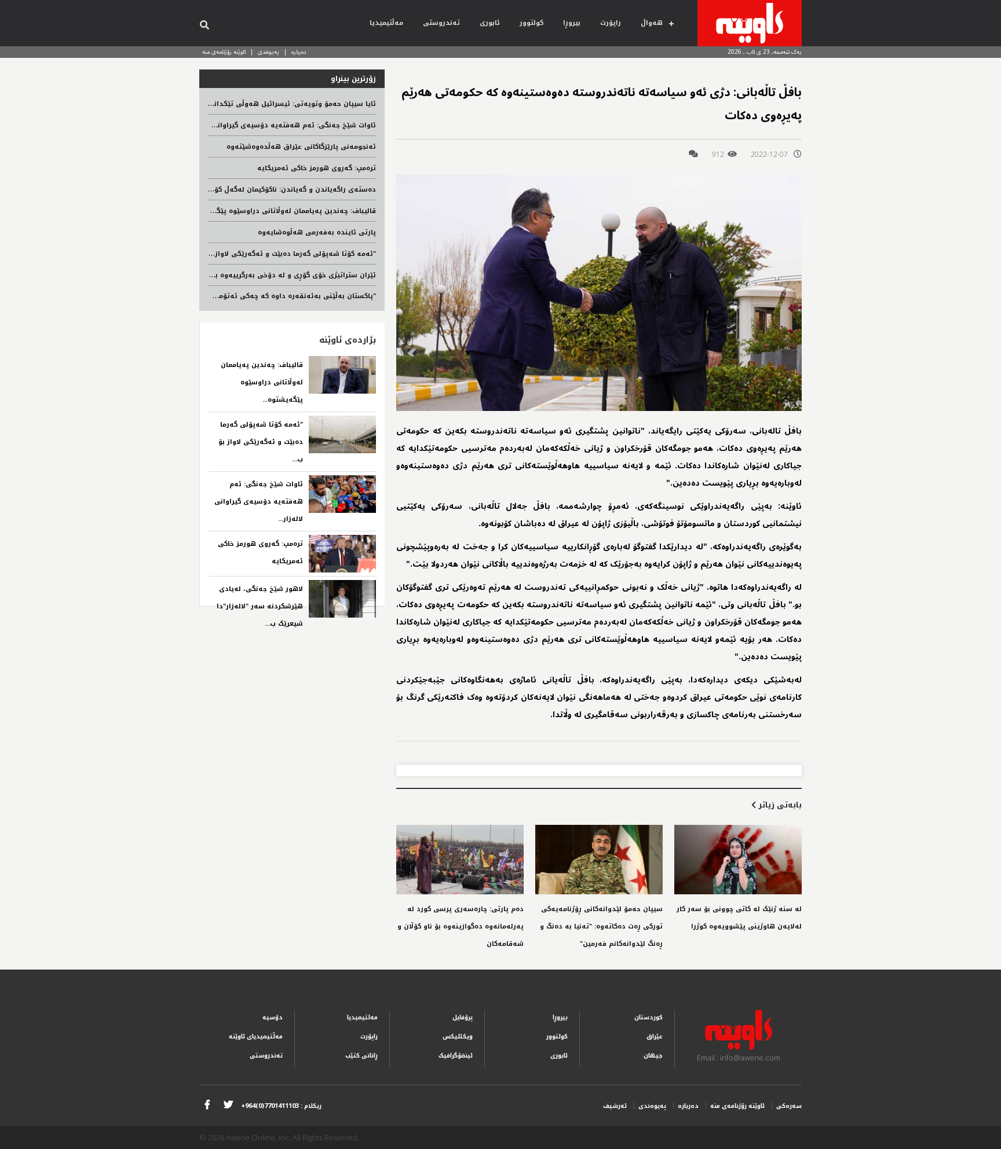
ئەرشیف (615, 1105)
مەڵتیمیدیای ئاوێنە (256, 1036)
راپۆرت (610, 23)
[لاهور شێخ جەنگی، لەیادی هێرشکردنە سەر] (342, 599)
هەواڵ (652, 23)
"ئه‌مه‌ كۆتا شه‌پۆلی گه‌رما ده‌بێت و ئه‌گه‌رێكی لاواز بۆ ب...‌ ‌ (260, 442)
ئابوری (490, 23)
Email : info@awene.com (738, 1057)
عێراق (654, 1036)
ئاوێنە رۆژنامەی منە (224, 52)
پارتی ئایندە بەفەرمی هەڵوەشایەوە (317, 232)
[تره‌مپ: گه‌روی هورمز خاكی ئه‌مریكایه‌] (342, 553)
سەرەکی (789, 1105)
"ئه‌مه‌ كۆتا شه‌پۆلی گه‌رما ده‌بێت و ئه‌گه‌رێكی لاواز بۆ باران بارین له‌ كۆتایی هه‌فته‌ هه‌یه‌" (233, 254)
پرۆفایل (462, 1017)
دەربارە (298, 52)
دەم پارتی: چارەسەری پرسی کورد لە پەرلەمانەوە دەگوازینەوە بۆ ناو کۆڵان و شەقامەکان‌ (460, 926)
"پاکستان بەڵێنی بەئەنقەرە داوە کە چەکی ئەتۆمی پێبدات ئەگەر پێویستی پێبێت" (245, 296)
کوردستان (648, 1017)
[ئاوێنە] (749, 23)
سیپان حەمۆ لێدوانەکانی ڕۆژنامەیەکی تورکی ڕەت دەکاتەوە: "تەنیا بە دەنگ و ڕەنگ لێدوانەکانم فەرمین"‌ (601, 926)
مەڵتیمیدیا (386, 23)
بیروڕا (571, 23)
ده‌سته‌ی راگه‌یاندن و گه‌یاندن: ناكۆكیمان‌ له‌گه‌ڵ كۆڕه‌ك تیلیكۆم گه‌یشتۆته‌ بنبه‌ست (244, 189)
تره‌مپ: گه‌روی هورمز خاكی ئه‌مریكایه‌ (316, 168)
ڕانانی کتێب (361, 1055)
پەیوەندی (268, 52)
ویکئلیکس (458, 1036)
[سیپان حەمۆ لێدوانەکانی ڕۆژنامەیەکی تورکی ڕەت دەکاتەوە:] (599, 859)
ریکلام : (281, 1105)
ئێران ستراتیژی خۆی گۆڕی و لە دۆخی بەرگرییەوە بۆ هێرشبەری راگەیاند (261, 275)
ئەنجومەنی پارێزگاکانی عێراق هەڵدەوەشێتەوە (301, 147)
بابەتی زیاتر (779, 805)
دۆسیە (272, 1017)
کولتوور (531, 23)
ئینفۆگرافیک (456, 1055)
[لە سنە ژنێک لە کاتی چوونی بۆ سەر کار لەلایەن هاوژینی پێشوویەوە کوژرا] (738, 859)
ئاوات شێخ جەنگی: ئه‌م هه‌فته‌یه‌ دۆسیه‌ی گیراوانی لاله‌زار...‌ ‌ (258, 501)
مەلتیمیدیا (362, 1017)
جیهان (653, 1055)
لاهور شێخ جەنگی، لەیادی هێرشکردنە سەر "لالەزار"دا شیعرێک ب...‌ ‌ (260, 606)
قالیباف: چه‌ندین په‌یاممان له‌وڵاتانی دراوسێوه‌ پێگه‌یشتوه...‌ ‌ (262, 382)
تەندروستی (441, 23)
